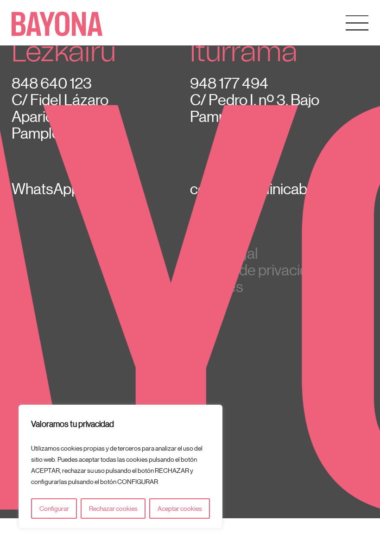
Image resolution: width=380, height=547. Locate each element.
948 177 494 (229, 83)
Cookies (216, 286)
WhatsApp (46, 188)
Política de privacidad (257, 269)
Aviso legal (224, 253)
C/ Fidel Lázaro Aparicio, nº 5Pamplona (60, 116)
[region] (120, 466)
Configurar (54, 508)
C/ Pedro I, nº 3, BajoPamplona (254, 108)
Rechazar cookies (113, 508)
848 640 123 (52, 83)
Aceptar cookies (180, 508)
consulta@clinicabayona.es (277, 188)
